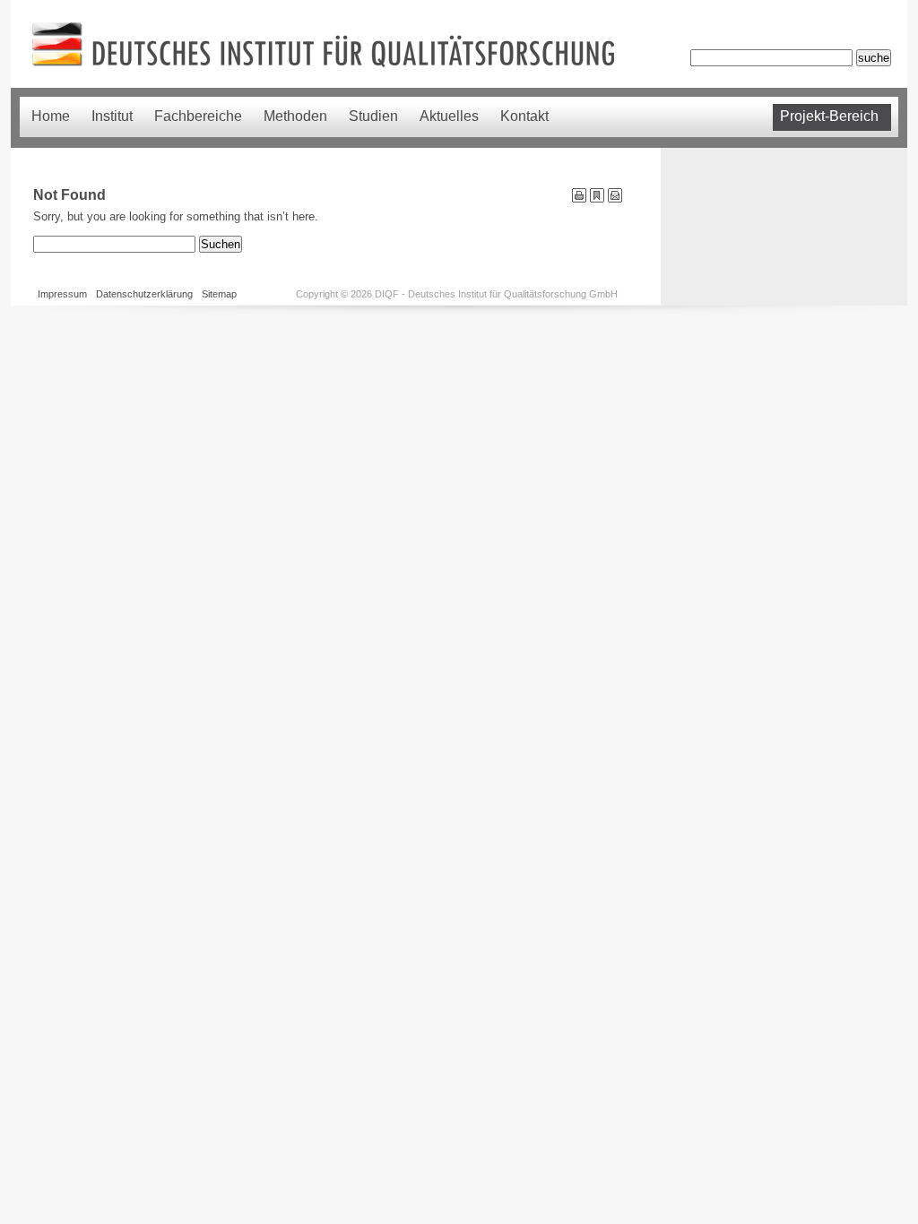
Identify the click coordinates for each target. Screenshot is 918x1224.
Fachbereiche (198, 116)
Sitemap (219, 294)
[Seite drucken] (579, 198)
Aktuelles (449, 116)
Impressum (62, 294)
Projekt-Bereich (829, 116)
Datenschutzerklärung (144, 294)
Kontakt (524, 116)
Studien (373, 116)
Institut (112, 116)
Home (50, 116)
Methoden (295, 116)
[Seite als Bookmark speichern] (597, 198)
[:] (615, 198)
